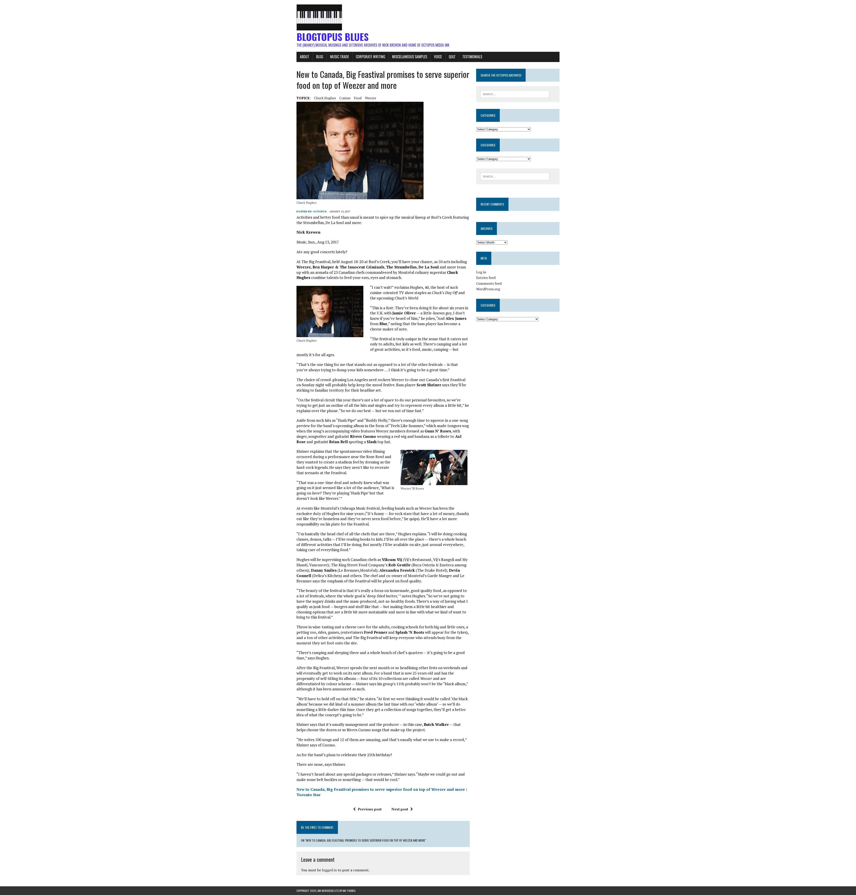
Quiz (452, 56)
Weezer (370, 98)
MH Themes (349, 891)
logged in (329, 870)
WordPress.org (488, 289)
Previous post (370, 809)
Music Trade (339, 56)
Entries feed (486, 277)
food (358, 98)
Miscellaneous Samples (409, 56)
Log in (481, 272)
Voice (438, 56)
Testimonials (472, 56)
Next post (399, 809)
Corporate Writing (370, 56)
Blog (319, 56)
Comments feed (489, 283)
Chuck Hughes (325, 98)
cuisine (345, 98)
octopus (320, 211)
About (304, 56)
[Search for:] (514, 93)
